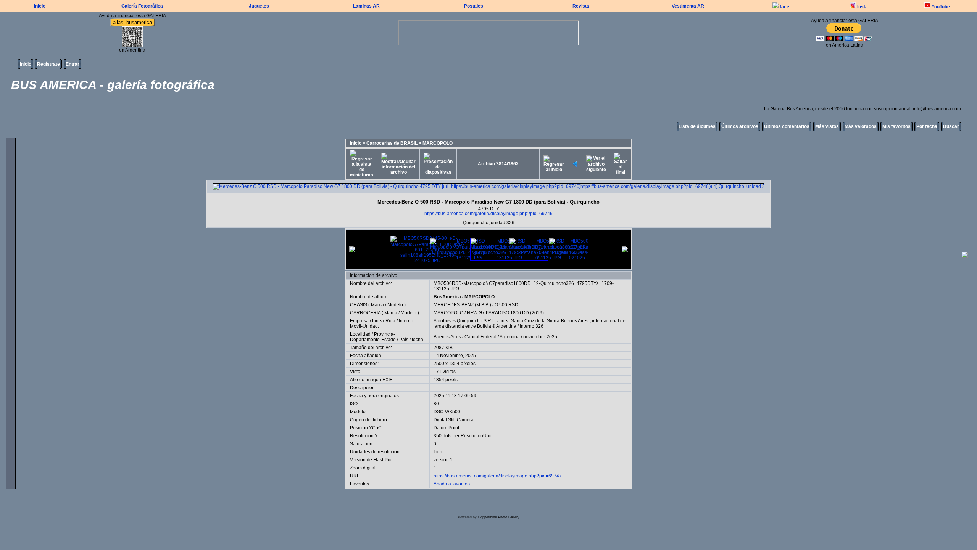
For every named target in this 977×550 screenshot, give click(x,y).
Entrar (72, 64)
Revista (580, 6)
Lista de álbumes (697, 126)
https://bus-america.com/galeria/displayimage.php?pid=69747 (498, 476)
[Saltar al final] (620, 164)
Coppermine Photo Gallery (498, 517)
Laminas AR (366, 6)
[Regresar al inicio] (554, 163)
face (784, 7)
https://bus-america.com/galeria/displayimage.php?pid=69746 (488, 213)
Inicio (39, 6)
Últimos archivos (739, 126)
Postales (473, 6)
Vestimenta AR (688, 6)
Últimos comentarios (786, 126)
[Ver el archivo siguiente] (596, 163)
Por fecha (926, 126)
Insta (862, 7)
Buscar (951, 126)
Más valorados (861, 126)
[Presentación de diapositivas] (438, 164)
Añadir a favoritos (452, 484)
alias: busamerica (132, 22)
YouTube (940, 7)
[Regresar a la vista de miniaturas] (361, 164)
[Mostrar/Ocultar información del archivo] (398, 164)
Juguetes (259, 6)
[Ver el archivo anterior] (575, 164)
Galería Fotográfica (142, 6)
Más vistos (827, 126)
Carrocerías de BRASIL (392, 143)
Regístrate (48, 64)
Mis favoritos (896, 126)
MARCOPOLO (437, 143)
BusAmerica (447, 296)
